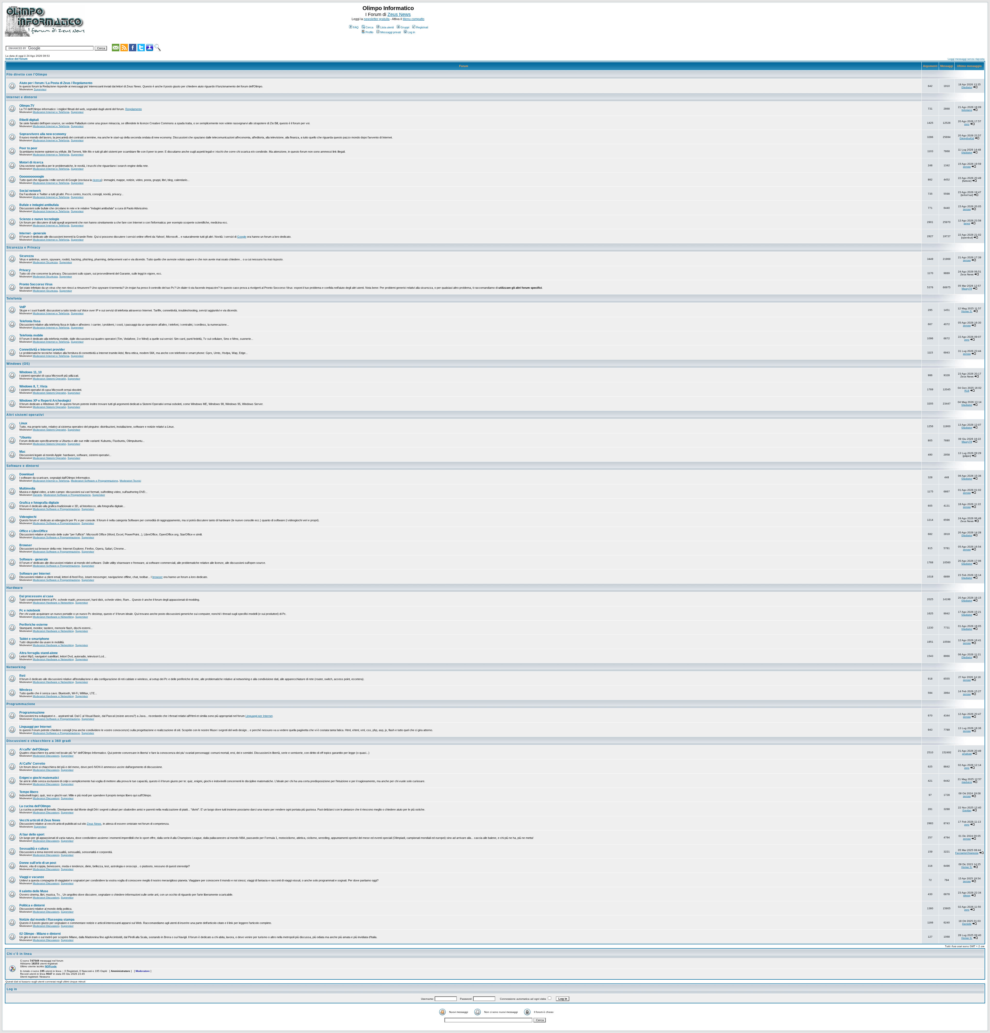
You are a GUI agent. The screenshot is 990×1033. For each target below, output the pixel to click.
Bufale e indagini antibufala (39, 205)
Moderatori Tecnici (130, 480)
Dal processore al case (36, 596)
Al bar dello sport (31, 834)
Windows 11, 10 (30, 372)
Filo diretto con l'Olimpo (26, 74)
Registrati (422, 27)
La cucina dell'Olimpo (35, 806)
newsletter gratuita (377, 19)
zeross (967, 166)
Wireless (25, 690)
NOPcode (51, 966)
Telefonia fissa (29, 321)
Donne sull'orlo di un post (37, 863)
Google (241, 236)
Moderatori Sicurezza (45, 262)
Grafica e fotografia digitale (39, 503)
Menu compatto (413, 19)
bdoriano (967, 110)
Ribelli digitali (29, 120)
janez (967, 223)
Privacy (25, 270)
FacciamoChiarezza (966, 853)
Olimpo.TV (26, 106)
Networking (16, 667)
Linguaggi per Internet (259, 715)
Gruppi (405, 27)
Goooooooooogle (31, 176)
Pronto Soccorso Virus (36, 284)
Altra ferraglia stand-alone (38, 653)
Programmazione (20, 704)
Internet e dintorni (21, 97)
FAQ (356, 27)
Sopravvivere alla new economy (42, 134)
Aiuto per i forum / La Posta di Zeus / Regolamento (55, 83)
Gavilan (966, 810)
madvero (967, 782)
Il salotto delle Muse (33, 891)
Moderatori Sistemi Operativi (49, 378)
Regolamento (133, 109)
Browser (25, 545)
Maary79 (967, 288)
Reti (22, 675)
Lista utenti (387, 27)
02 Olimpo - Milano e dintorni (40, 934)
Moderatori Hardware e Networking (53, 602)
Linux (23, 423)
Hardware (14, 588)
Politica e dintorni (32, 905)
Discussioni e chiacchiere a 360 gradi (38, 741)
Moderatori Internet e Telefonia (51, 112)
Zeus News (399, 14)
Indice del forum (16, 58)
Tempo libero (28, 792)
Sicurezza (26, 256)
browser (157, 577)
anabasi (967, 753)
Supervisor (40, 89)
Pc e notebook (29, 610)
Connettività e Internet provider (42, 349)
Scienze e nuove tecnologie (39, 219)
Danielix (37, 494)
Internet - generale (32, 233)
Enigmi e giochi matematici (39, 778)
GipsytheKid (967, 138)
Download (26, 474)
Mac (22, 451)
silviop (966, 895)
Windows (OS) (18, 364)
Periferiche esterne (33, 624)
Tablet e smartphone (34, 639)
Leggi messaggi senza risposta (966, 58)
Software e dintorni (22, 466)
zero (966, 124)
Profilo (369, 32)
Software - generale (33, 559)
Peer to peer (28, 148)
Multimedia (27, 488)
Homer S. (966, 311)
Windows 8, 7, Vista (33, 386)
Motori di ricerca (31, 162)
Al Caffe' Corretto (32, 763)
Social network (30, 191)
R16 (966, 390)
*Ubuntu (25, 437)
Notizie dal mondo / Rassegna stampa (47, 919)
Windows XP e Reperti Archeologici (45, 400)
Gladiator (966, 87)
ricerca (97, 179)
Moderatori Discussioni (46, 755)
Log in (411, 32)
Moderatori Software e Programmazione (94, 480)
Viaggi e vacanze (31, 877)
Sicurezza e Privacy (23, 247)
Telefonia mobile (31, 335)
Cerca (369, 27)
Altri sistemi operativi (25, 415)
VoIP (22, 307)
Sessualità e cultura (33, 848)
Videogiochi (27, 517)
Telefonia (14, 298)
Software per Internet (34, 573)
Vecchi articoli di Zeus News (39, 820)
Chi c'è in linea (19, 954)
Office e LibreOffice (33, 531)
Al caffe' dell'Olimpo (33, 749)
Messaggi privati (390, 32)
